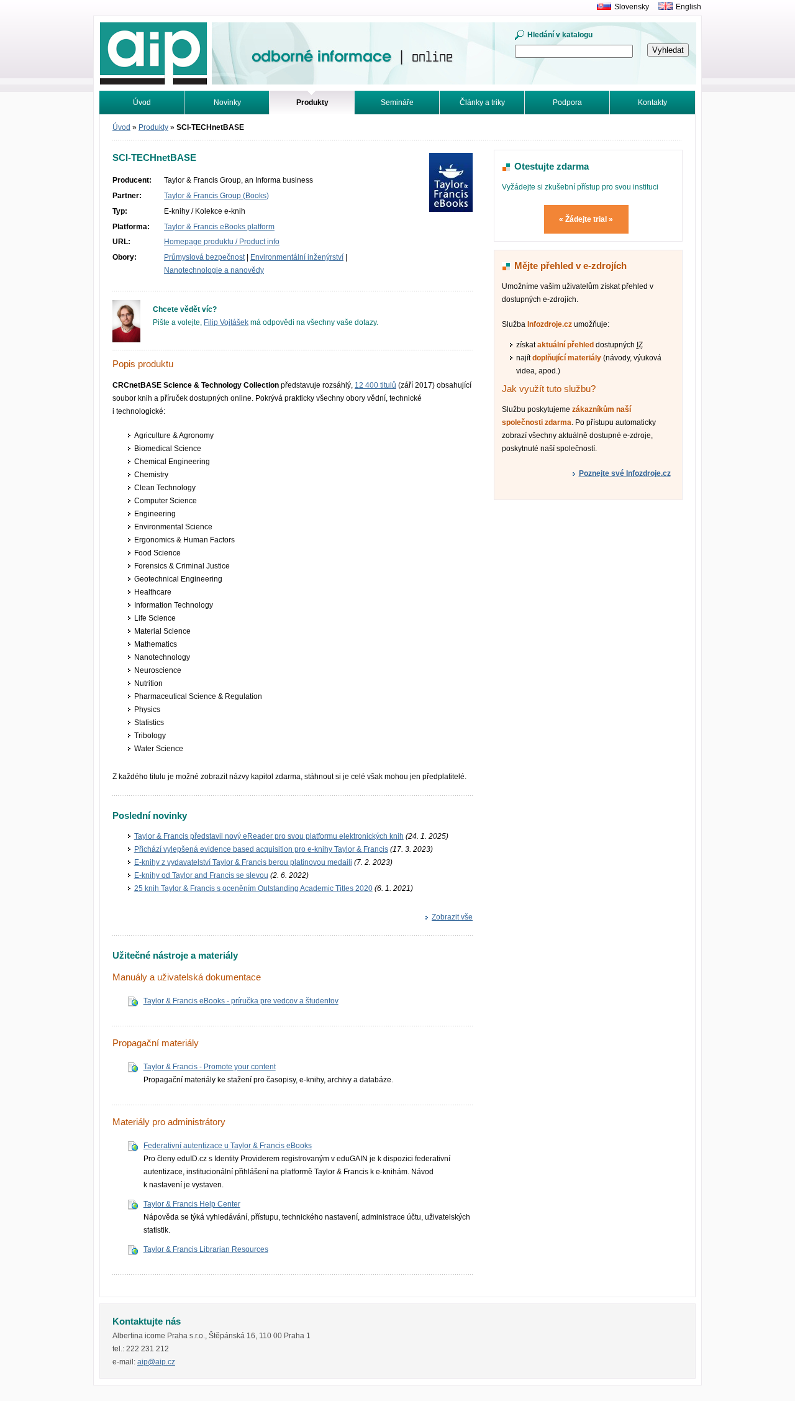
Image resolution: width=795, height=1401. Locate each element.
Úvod (142, 102)
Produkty (153, 127)
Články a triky (482, 102)
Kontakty (652, 102)
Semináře (397, 102)
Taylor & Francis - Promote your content (209, 1066)
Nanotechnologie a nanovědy (214, 270)
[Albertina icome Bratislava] (601, 6)
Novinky (227, 102)
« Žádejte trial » (586, 219)
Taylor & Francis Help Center (191, 1204)
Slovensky (631, 6)
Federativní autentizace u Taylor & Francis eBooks (227, 1145)
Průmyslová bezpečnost (204, 257)
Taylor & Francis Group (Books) (216, 195)
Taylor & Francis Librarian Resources (205, 1249)
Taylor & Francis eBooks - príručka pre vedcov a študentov (240, 1001)
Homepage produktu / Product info (221, 241)
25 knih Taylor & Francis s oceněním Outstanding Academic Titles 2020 (253, 888)
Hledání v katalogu (560, 34)
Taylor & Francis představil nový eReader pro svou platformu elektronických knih (269, 836)
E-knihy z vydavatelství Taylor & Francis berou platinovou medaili (243, 862)
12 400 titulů (375, 385)
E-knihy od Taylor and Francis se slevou (201, 875)
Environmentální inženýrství (296, 257)
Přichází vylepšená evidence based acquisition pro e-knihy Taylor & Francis (261, 849)
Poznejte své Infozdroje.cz (625, 473)
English (688, 6)
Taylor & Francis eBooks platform (219, 226)
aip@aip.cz (156, 1362)
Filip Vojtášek (226, 322)
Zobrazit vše (452, 917)
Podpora (567, 102)
